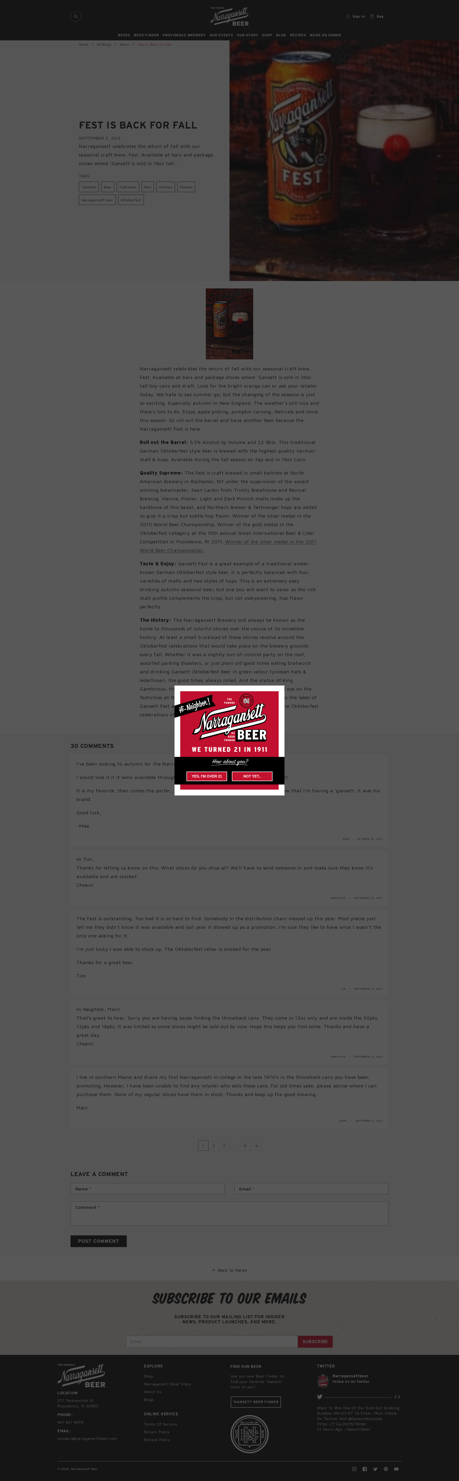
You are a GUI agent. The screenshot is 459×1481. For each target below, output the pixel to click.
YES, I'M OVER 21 (207, 776)
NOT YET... (252, 776)
